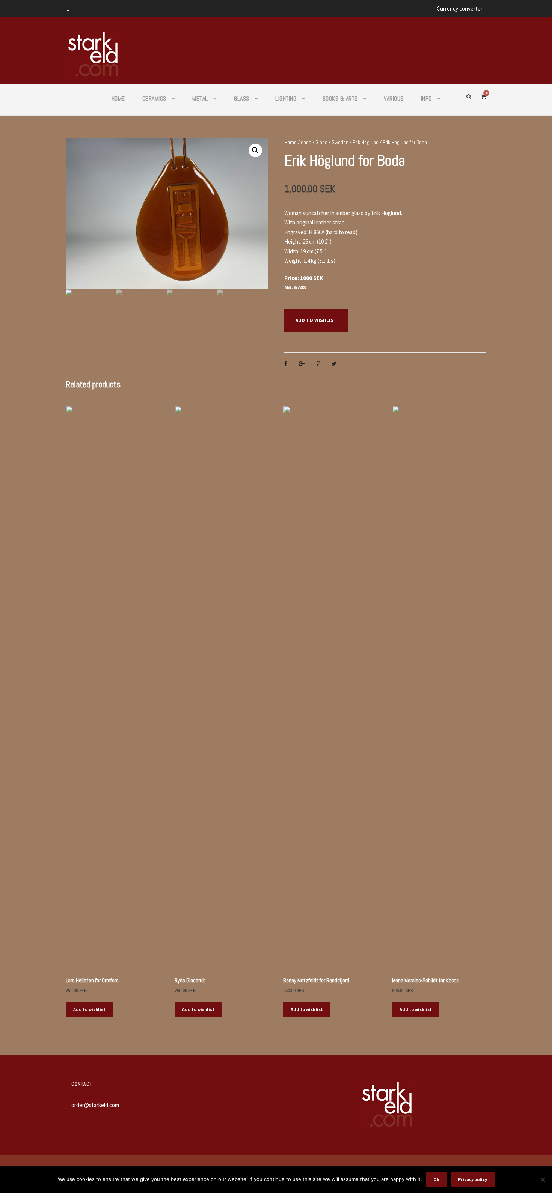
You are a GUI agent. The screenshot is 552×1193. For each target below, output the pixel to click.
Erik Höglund (366, 142)
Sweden (340, 142)
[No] (542, 1179)
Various (394, 98)
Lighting (285, 98)
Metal (200, 98)
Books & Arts (340, 98)
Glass (241, 98)
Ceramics (154, 98)
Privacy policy (472, 1179)
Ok (436, 1179)
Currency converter (460, 8)
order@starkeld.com (95, 1105)
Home (118, 98)
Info (426, 98)
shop (306, 142)
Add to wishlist (316, 320)
